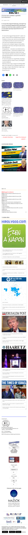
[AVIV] (8, 516)
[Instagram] (18, 13)
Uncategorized (15, 135)
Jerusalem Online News (7, 137)
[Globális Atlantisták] (7, 85)
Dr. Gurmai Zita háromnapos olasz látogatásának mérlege (7, 128)
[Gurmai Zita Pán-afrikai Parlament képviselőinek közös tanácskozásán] (7, 110)
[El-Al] (16, 516)
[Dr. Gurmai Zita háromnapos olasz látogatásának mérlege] (7, 124)
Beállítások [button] (5, 531)
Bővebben (24, 532)
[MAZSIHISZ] (9, 519)
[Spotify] (16, 13)
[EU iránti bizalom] (18, 85)
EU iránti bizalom (17, 88)
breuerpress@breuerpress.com (11, 428)
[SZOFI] (9, 523)
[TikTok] (14, 13)
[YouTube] (12, 13)
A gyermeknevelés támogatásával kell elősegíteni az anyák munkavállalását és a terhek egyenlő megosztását (7, 101)
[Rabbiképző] (21, 523)
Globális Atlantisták (6, 88)
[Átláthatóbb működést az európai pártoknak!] (18, 110)
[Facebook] (10, 13)
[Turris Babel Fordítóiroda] (21, 519)
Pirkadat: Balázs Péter (6, 156)
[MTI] (14, 523)
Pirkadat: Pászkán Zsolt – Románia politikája (11, 169)
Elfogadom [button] (12, 531)
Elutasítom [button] (18, 531)
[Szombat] (18, 523)
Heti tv (4, 188)
